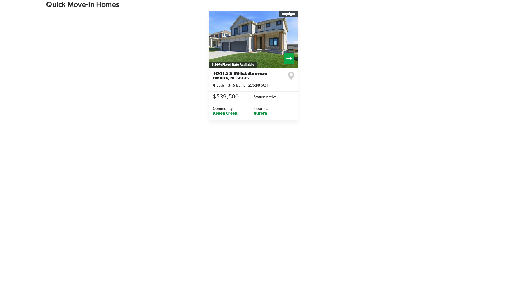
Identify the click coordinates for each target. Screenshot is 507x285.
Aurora (260, 114)
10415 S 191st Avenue (240, 75)
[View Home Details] (253, 39)
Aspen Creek (225, 114)
